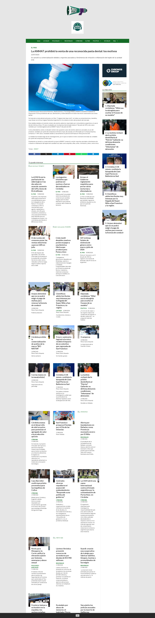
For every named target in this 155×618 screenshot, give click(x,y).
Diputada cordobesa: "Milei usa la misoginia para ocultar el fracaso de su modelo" (88, 299)
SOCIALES (107, 41)
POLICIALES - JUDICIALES (35, 566)
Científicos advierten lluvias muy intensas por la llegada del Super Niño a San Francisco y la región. (63, 301)
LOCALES (46, 41)
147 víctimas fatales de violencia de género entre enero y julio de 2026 (86, 244)
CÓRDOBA (79, 41)
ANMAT (36, 149)
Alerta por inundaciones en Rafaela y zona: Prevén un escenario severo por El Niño (88, 428)
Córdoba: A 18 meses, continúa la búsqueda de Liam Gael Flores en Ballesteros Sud (64, 379)
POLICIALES (55, 41)
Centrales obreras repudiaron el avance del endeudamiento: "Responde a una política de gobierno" (63, 489)
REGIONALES (69, 41)
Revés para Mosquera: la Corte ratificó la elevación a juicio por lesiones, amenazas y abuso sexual (39, 555)
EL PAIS (87, 41)
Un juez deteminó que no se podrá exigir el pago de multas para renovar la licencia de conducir (39, 299)
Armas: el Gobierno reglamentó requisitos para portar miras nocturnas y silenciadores (86, 184)
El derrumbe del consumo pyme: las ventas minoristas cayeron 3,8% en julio (39, 242)
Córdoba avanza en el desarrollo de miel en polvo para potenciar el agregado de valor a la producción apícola (39, 429)
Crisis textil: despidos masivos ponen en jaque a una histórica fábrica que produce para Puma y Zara (63, 245)
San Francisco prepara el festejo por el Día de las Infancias (63, 426)
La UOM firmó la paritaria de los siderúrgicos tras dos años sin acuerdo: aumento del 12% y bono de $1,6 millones (39, 184)
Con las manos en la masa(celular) (38, 376)
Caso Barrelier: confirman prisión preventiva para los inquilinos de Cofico (38, 485)
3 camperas (85, 337)
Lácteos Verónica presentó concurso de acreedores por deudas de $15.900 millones (64, 554)
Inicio (38, 41)
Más (114, 41)
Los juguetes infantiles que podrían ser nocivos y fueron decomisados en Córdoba (63, 183)
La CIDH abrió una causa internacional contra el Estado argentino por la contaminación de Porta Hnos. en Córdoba (88, 489)
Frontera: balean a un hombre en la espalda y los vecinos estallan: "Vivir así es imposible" (39, 611)
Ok (77, 615)
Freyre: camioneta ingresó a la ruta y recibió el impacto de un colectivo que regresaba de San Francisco (63, 343)
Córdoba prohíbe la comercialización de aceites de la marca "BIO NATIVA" (38, 343)
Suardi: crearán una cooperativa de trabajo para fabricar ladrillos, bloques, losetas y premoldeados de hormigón (88, 555)
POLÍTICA (96, 41)
